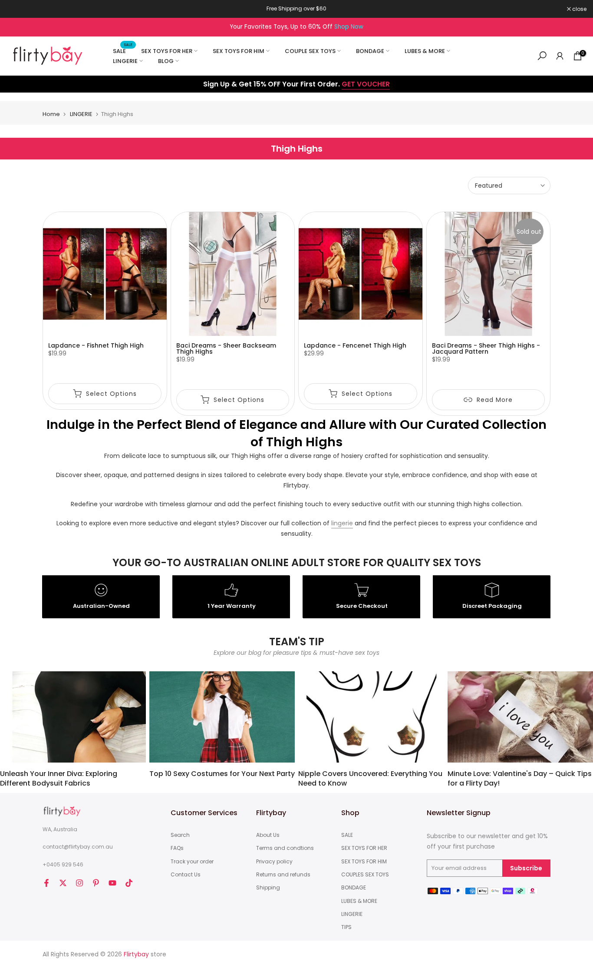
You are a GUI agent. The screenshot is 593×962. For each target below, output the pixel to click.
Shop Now (348, 27)
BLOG (166, 61)
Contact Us (186, 874)
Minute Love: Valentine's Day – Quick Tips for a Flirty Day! (520, 778)
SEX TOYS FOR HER (166, 51)
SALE (122, 50)
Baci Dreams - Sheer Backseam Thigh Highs (226, 348)
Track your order (192, 861)
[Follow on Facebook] (46, 883)
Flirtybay (136, 954)
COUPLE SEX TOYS (310, 51)
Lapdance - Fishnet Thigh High (96, 345)
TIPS (346, 927)
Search (180, 835)
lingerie (342, 523)
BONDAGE (370, 51)
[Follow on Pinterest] (96, 883)
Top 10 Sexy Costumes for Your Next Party (222, 774)
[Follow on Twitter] (63, 883)
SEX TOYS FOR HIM (238, 51)
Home (51, 114)
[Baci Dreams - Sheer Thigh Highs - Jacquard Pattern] (488, 274)
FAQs (177, 848)
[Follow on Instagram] (79, 883)
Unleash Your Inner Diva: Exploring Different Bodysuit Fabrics (58, 778)
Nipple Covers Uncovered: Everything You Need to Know (370, 778)
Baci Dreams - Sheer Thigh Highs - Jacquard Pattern (486, 348)
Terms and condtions (285, 848)
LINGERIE (125, 61)
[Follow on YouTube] (112, 883)
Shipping (268, 887)
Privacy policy (274, 861)
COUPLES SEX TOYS (365, 874)
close (18, 9)
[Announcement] (296, 8)
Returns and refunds (283, 874)
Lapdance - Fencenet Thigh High (355, 345)
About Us (268, 835)
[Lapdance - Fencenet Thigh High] (360, 274)
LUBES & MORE (425, 51)
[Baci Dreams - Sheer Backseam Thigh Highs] (233, 274)
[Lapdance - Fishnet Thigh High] (105, 274)
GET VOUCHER (366, 84)
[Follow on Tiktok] (129, 883)
